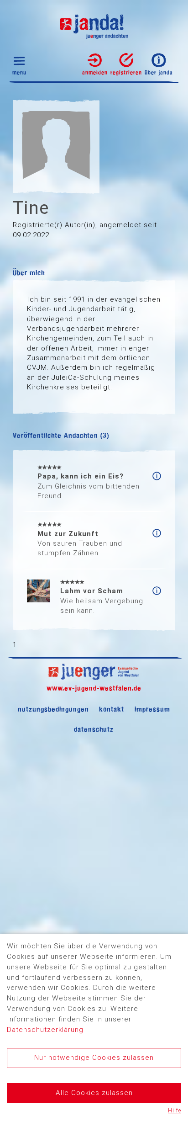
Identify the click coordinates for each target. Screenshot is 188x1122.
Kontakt (111, 709)
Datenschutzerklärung (45, 1030)
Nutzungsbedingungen (53, 709)
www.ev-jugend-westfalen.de (94, 688)
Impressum (152, 709)
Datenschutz (94, 729)
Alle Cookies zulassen (94, 1093)
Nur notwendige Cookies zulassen (94, 1057)
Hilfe (174, 1110)
